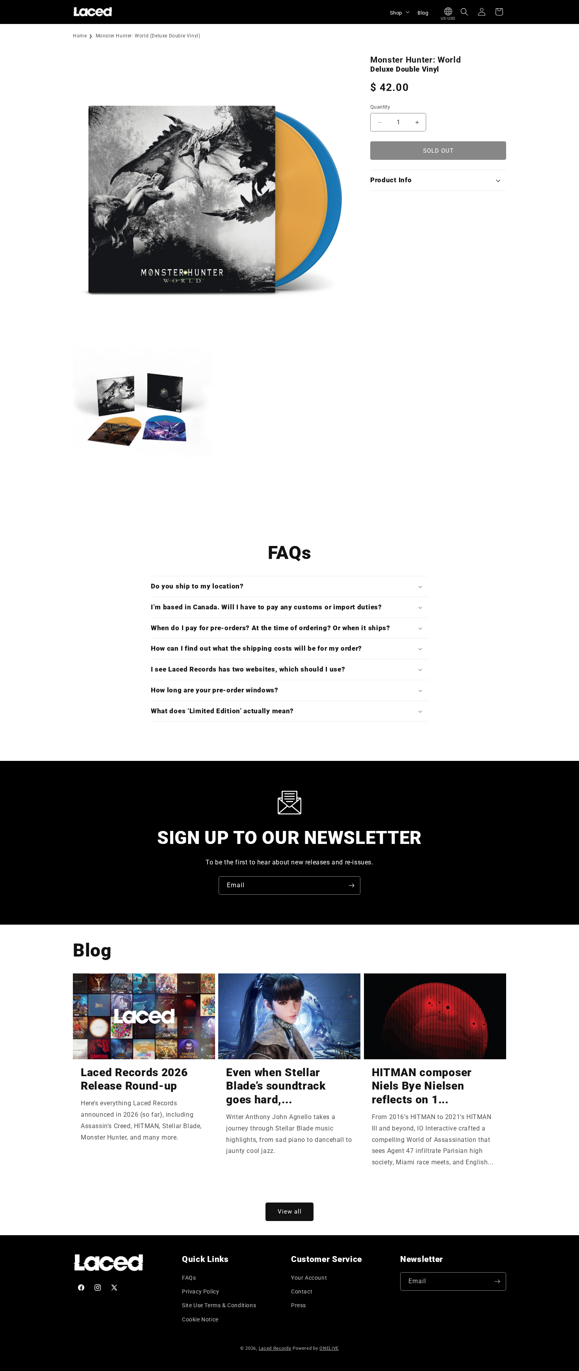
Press (298, 1305)
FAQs (189, 1278)
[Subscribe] (351, 885)
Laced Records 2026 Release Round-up (134, 1079)
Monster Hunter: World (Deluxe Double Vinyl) (148, 36)
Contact (301, 1291)
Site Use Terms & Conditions (219, 1305)
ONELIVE (329, 1348)
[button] (399, 12)
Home (80, 36)
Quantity (380, 107)
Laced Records (275, 1348)
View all (290, 1211)
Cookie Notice (200, 1319)
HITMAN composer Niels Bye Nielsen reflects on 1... (422, 1086)
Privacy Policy (200, 1291)
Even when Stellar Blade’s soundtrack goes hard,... (275, 1086)
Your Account (309, 1278)
